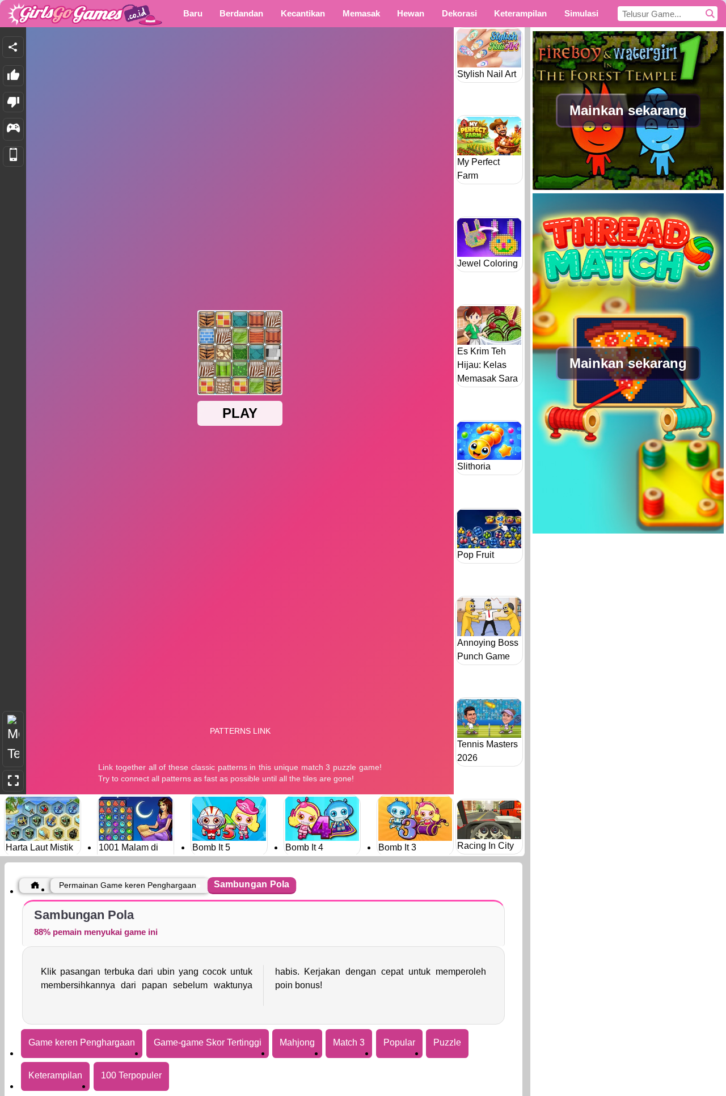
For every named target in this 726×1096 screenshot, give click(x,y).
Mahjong (297, 1042)
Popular (399, 1042)
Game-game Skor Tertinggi (207, 1042)
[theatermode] (13, 739)
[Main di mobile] (13, 156)
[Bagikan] (13, 47)
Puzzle (447, 1042)
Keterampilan (55, 1075)
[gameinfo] (13, 129)
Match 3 (349, 1042)
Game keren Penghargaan (81, 1042)
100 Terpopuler (131, 1075)
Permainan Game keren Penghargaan (127, 885)
